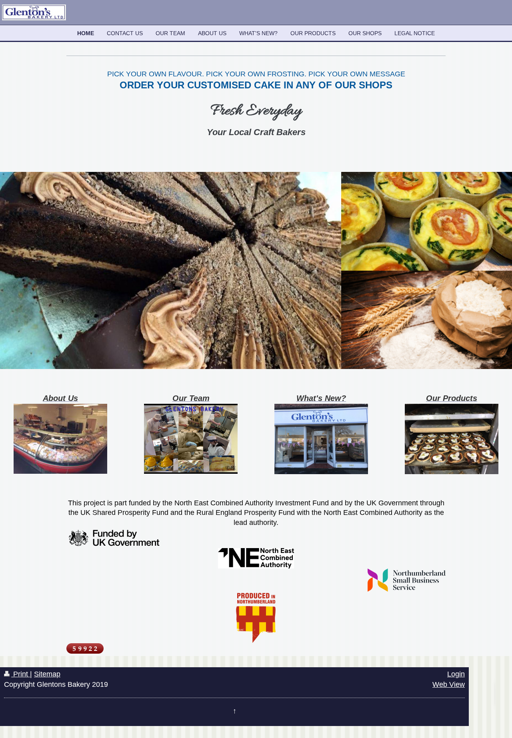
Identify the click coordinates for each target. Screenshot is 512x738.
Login (456, 674)
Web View (448, 684)
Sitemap (47, 674)
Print (20, 674)
